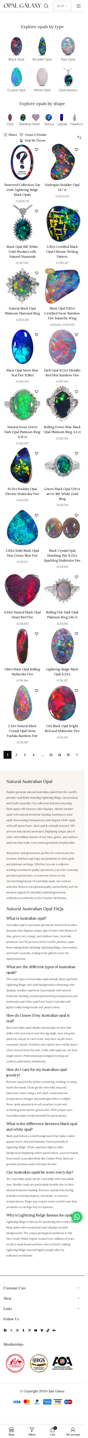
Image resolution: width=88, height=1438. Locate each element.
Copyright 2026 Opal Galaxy (44, 1391)
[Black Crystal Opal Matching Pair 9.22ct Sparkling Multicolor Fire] (62, 528)
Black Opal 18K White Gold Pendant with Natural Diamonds (22, 252)
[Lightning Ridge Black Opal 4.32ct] (62, 646)
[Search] (46, 6)
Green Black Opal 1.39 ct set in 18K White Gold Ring (62, 494)
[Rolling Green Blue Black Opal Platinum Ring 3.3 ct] (62, 404)
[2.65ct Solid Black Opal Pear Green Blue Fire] (22, 528)
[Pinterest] (29, 1330)
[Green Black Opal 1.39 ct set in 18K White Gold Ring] (62, 466)
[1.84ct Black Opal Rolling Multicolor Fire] (22, 646)
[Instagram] (17, 1330)
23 (51, 755)
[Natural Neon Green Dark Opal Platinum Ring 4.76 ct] (22, 404)
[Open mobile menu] (78, 6)
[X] (11, 1330)
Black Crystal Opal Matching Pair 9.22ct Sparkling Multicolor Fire (62, 555)
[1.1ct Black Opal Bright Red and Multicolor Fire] (62, 703)
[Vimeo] (41, 1330)
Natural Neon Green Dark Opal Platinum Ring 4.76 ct (22, 432)
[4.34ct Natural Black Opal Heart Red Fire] (22, 589)
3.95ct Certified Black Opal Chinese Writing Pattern (62, 252)
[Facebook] (5, 1330)
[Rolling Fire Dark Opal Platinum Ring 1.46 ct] (62, 589)
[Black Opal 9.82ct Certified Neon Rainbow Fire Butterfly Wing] (62, 285)
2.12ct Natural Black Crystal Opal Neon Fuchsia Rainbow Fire (22, 731)
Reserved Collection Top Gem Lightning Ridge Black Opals (22, 190)
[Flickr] (54, 1330)
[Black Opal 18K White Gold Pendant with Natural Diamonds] (22, 223)
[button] (36, 149)
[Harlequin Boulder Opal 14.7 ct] (62, 162)
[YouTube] (35, 1330)
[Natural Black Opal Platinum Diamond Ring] (22, 285)
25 (68, 755)
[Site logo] (22, 6)
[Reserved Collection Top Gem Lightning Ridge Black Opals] (22, 162)
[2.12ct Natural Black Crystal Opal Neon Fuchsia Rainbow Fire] (22, 703)
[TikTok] (48, 1330)
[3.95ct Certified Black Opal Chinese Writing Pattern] (62, 223)
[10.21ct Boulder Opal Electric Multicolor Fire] (22, 466)
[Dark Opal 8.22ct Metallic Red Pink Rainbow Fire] (62, 347)
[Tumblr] (23, 1330)
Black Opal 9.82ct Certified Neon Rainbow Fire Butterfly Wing (62, 313)
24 (59, 755)
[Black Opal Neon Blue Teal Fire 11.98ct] (22, 347)
